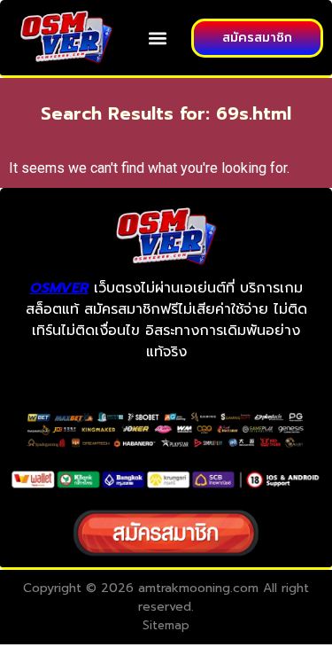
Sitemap (166, 625)
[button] (158, 37)
